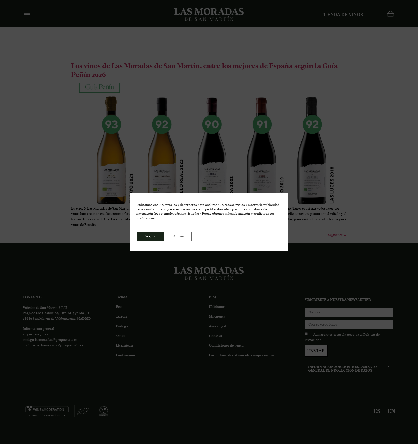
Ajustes (178, 236)
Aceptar (151, 236)
